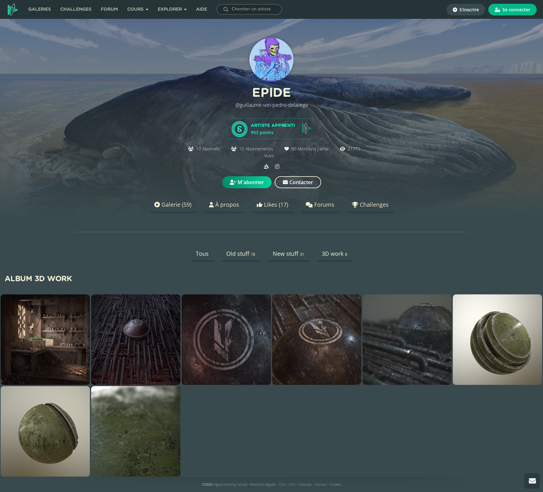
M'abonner (251, 182)
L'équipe (305, 484)
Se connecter (515, 10)
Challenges (75, 9)
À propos (226, 204)
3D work (334, 253)
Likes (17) (275, 204)
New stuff (288, 253)
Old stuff (240, 253)
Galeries (39, 9)
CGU (282, 484)
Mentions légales (263, 484)
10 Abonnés (208, 149)
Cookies (335, 484)
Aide (201, 9)
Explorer (170, 9)
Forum (109, 9)
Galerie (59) (175, 204)
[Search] (225, 9)
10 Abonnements (256, 149)
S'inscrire (468, 10)
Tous (202, 253)
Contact (321, 484)
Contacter (301, 182)
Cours (136, 9)
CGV (292, 484)
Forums (323, 204)
